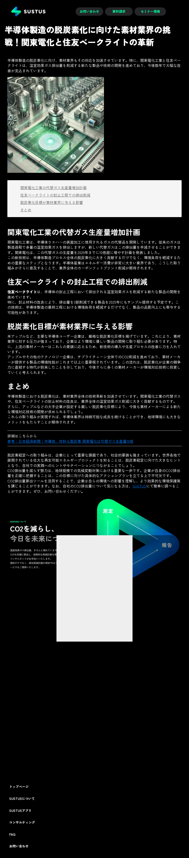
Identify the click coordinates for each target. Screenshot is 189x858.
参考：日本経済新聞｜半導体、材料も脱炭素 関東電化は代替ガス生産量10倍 (70, 441)
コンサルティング (22, 822)
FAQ (12, 834)
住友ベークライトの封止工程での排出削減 (55, 195)
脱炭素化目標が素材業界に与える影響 (51, 202)
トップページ (19, 786)
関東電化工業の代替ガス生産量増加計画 (53, 187)
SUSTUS (139, 486)
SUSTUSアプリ (20, 810)
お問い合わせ (19, 846)
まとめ (25, 209)
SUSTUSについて (22, 798)
